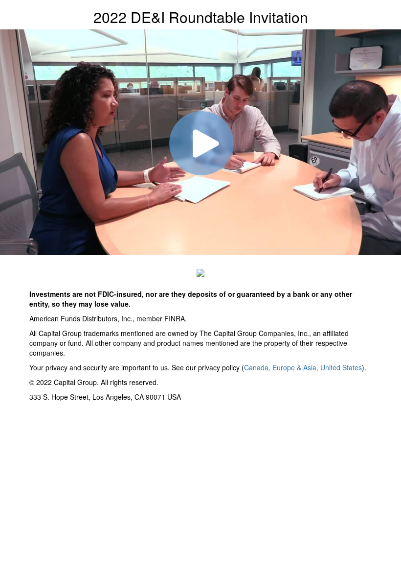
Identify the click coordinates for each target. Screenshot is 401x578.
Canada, (258, 367)
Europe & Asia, (296, 367)
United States (341, 367)
